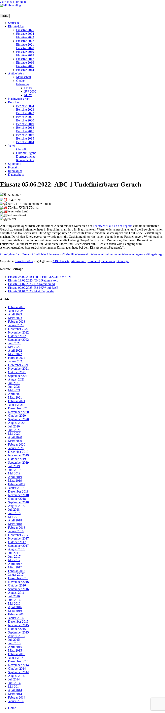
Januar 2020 (16, 448)
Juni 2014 (14, 683)
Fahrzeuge (22, 84)
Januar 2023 (16, 325)
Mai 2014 (14, 686)
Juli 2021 (14, 383)
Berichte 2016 (25, 135)
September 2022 (18, 339)
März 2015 (15, 650)
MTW (28, 95)
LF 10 (28, 88)
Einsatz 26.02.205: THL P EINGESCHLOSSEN (39, 276)
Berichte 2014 (25, 142)
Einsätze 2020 (25, 48)
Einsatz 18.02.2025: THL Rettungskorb (33, 280)
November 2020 (18, 412)
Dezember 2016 (18, 578)
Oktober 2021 (17, 372)
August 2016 (16, 592)
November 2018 (18, 495)
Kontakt (13, 167)
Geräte (20, 80)
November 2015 (18, 625)
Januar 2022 (16, 361)
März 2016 (15, 610)
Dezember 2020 (18, 408)
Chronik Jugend (26, 153)
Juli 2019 (14, 466)
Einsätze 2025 (25, 30)
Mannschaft (23, 77)
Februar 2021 (16, 401)
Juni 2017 (14, 556)
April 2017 (15, 563)
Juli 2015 (14, 639)
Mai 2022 (14, 347)
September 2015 (18, 632)
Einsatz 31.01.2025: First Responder (31, 291)
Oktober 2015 (17, 628)
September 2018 (18, 502)
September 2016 (18, 589)
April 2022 (15, 350)
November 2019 (18, 455)
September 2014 (18, 672)
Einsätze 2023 (25, 37)
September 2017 (18, 545)
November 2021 (18, 368)
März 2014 (15, 694)
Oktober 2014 (17, 668)
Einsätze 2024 (25, 33)
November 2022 (18, 332)
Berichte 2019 (25, 124)
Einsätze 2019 (25, 51)
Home (12, 708)
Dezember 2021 (18, 365)
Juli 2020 (14, 426)
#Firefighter (7, 254)
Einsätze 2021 (25, 44)
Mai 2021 (14, 390)
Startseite (14, 22)
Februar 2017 (16, 571)
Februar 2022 (16, 357)
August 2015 (16, 636)
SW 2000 (30, 91)
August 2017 (16, 549)
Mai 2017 (14, 560)
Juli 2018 (14, 509)
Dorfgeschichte (25, 156)
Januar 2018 (16, 531)
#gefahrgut (157, 254)
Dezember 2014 (18, 661)
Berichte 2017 (25, 131)
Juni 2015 (14, 643)
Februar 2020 (16, 444)
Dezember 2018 (18, 491)
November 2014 (18, 665)
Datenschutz (16, 174)
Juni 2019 (14, 469)
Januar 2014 (16, 701)
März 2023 (15, 318)
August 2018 (16, 506)
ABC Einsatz (61, 261)
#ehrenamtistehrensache (105, 254)
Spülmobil (14, 163)
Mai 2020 (14, 433)
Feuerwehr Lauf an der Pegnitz (112, 225)
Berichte (13, 102)
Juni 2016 (14, 600)
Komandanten (25, 160)
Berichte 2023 (25, 109)
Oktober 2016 (17, 585)
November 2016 (18, 581)
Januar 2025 (16, 310)
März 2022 (15, 354)
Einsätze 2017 (25, 59)
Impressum (15, 171)
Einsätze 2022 (25, 41)
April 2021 (15, 394)
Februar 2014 (16, 697)
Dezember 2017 (18, 535)
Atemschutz (78, 261)
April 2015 (15, 647)
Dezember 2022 (18, 328)
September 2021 (18, 375)
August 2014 (16, 675)
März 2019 (15, 480)
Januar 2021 (16, 404)
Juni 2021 (14, 386)
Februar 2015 (16, 654)
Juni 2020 (14, 430)
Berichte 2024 (25, 106)
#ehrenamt (128, 254)
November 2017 (18, 538)
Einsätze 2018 (25, 55)
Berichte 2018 (25, 127)
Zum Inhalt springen (13, 1)
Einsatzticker (16, 26)
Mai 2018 (14, 516)
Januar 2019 (16, 488)
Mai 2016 (14, 603)
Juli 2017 (14, 553)
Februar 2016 (16, 614)
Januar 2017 (16, 574)
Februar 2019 (16, 484)
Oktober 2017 (17, 542)
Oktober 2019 (17, 459)
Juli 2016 (14, 596)
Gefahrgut (123, 261)
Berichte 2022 (25, 113)
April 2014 (15, 690)
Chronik (21, 149)
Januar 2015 (16, 657)
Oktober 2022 (17, 336)
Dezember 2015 (18, 621)
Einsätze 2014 (25, 69)
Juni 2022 (14, 343)
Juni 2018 (14, 513)
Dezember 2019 (18, 451)
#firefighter (39, 254)
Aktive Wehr (16, 73)
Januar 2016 (16, 618)
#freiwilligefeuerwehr (76, 254)
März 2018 (15, 524)
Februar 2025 (16, 307)
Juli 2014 (14, 679)
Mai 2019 (14, 473)
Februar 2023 (16, 321)
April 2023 (15, 314)
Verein (12, 145)
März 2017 (15, 567)
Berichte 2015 (25, 138)
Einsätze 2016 (25, 62)
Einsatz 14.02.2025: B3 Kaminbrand (31, 284)
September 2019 (18, 462)
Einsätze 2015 (25, 66)
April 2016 (15, 607)
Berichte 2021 (25, 116)
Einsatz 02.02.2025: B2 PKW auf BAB (33, 287)
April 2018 (15, 520)
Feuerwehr (108, 261)
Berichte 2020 (25, 120)
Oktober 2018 (17, 498)
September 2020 (18, 419)
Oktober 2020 (17, 415)
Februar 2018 (16, 527)
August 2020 (16, 422)
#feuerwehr (54, 254)
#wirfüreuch (24, 254)
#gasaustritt (143, 254)
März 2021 (15, 397)
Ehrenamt (94, 261)
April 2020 (15, 437)
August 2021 (16, 379)
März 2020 (15, 441)
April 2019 (15, 477)
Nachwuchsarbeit (19, 98)
